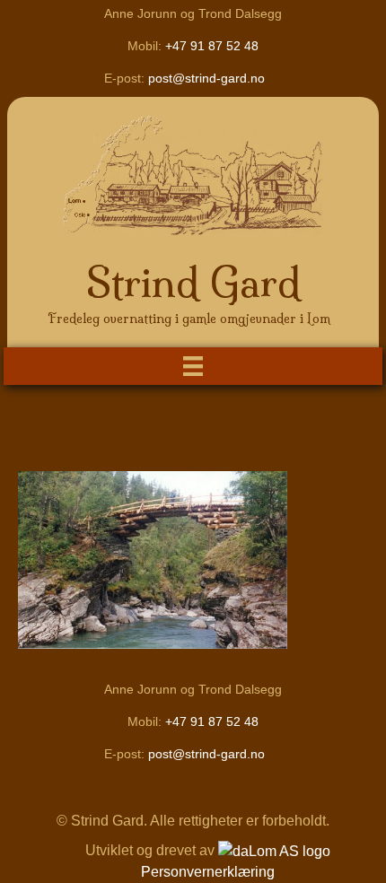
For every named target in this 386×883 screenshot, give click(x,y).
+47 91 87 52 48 (212, 46)
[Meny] (193, 366)
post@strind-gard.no (206, 78)
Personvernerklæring (208, 871)
